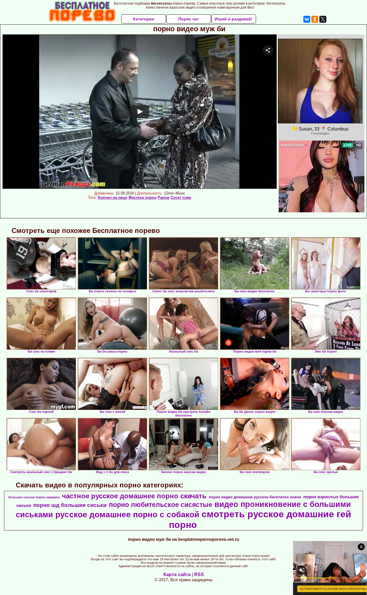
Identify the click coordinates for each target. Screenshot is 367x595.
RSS (199, 574)
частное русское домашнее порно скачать (134, 496)
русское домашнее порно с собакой (127, 514)
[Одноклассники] (314, 19)
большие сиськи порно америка (34, 497)
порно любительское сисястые (160, 504)
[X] (322, 19)
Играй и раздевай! (233, 19)
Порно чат (188, 19)
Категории (143, 19)
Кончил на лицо (112, 197)
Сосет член (181, 197)
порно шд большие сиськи (70, 505)
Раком (163, 197)
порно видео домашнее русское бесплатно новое (255, 497)
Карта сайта (177, 574)
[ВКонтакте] (306, 19)
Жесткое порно (142, 197)
